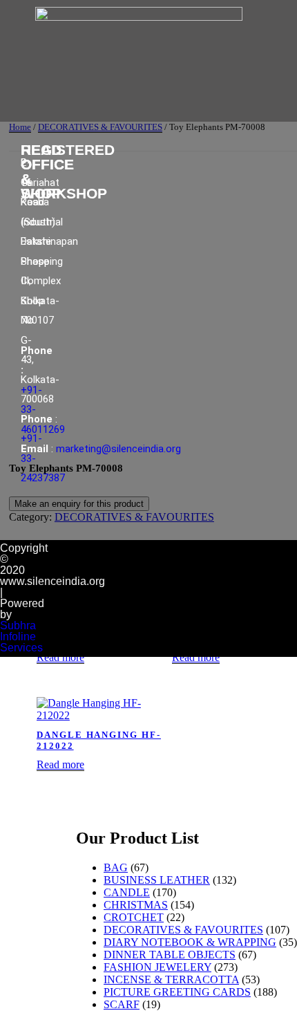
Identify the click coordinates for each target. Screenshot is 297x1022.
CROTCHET (134, 917)
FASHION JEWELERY (157, 967)
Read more (60, 657)
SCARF (122, 1004)
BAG (116, 867)
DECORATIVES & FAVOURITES (183, 930)
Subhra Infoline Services (21, 636)
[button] (140, 102)
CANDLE (127, 892)
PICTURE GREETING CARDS (177, 992)
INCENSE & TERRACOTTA (171, 979)
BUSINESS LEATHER (157, 880)
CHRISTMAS (136, 905)
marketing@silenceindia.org (118, 449)
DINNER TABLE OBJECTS (170, 954)
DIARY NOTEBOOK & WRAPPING (190, 942)
